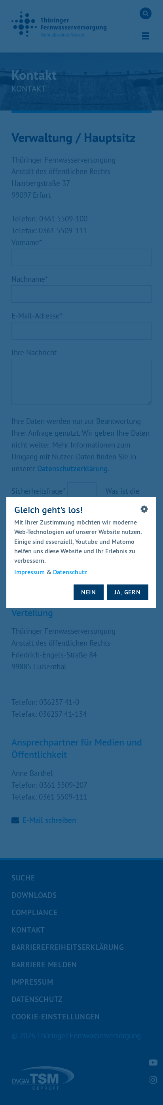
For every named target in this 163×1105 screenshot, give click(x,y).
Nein (89, 592)
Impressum (30, 572)
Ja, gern (128, 592)
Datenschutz (70, 572)
